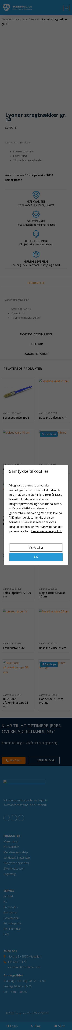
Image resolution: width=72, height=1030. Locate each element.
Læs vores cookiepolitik (46, 531)
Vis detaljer (36, 547)
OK (36, 557)
